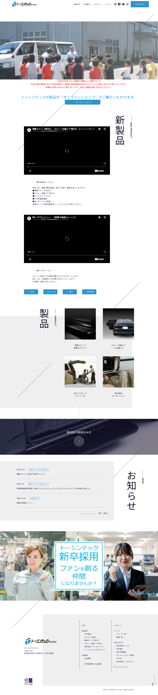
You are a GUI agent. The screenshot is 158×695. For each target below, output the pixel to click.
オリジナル (51, 291)
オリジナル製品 (90, 637)
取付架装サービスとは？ (125, 661)
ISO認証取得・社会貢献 (92, 664)
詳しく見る (103, 513)
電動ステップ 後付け (91, 640)
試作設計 (90, 291)
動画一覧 (120, 637)
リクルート (97, 4)
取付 (71, 291)
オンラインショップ (84, 102)
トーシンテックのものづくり (94, 650)
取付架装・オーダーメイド (94, 647)
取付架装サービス (123, 646)
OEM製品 (87, 634)
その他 (119, 658)
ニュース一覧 (121, 634)
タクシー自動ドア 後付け (93, 643)
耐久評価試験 (121, 652)
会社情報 (87, 658)
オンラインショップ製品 (125, 655)
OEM (32, 291)
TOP (83, 625)
